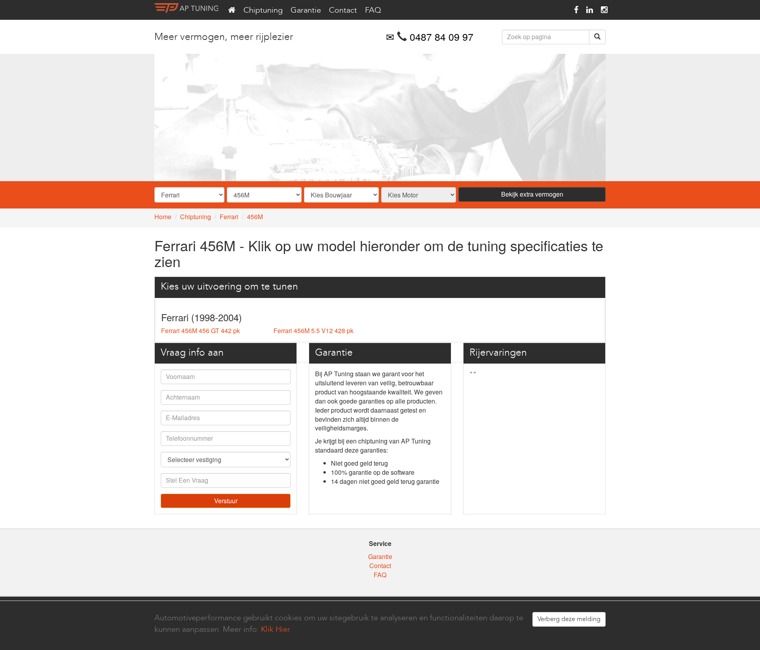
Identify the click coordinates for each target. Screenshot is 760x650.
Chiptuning (263, 10)
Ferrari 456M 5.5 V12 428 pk (313, 330)
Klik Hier (275, 629)
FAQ (373, 10)
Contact (343, 10)
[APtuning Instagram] (604, 10)
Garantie (306, 10)
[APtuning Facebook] (576, 10)
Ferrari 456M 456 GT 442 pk (200, 330)
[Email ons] (390, 36)
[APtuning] (186, 10)
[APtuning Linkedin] (589, 10)
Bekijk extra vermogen (532, 194)
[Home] (231, 10)
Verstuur (226, 500)
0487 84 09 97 (441, 36)
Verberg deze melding (569, 619)
